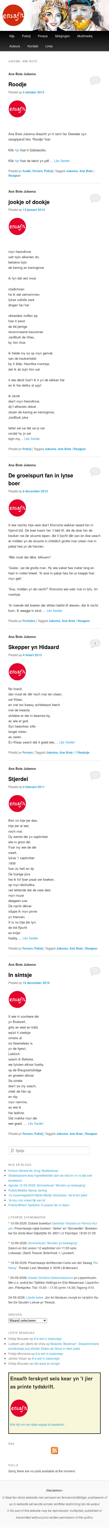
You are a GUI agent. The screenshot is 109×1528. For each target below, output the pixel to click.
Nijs (11, 36)
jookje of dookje (29, 202)
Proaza (43, 36)
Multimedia (85, 36)
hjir (17, 150)
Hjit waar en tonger (47, 1363)
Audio (27, 171)
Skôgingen (62, 36)
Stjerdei (18, 778)
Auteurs (14, 46)
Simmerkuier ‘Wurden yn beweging (52, 1243)
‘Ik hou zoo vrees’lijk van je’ (27, 1200)
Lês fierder (62, 160)
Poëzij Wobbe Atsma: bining (27, 1190)
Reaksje (82, 752)
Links (49, 46)
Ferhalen (29, 620)
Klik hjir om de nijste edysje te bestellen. (37, 1424)
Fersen (37, 171)
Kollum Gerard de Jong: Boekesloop (33, 1170)
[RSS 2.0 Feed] (54, 1453)
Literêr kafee (34, 1297)
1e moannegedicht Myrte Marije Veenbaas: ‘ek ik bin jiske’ (48, 1195)
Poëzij (26, 36)
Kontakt (33, 46)
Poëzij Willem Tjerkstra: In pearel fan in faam (38, 1205)
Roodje (17, 84)
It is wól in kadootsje (48, 1338)
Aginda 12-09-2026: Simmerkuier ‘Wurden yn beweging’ (47, 1185)
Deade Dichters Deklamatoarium (50, 1277)
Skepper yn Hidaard (33, 647)
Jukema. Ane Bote (79, 171)
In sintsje (20, 974)
